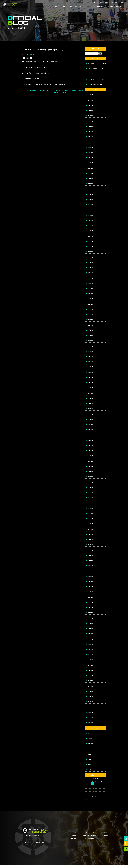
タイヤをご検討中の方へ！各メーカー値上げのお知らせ (97, 84)
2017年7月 (90, 513)
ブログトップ (95, 49)
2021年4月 (90, 341)
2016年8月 (90, 555)
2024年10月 (90, 194)
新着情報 (90, 738)
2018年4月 (90, 471)
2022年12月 (90, 267)
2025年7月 (90, 163)
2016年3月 (90, 581)
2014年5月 (90, 681)
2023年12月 (90, 225)
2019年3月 (90, 424)
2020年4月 (90, 388)
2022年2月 (90, 299)
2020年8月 (90, 372)
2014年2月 (90, 696)
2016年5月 (90, 571)
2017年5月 (90, 524)
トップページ (58, 6)
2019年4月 (90, 419)
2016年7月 (90, 560)
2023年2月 (90, 257)
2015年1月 (90, 644)
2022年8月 (90, 278)
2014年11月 (90, 654)
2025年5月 (90, 173)
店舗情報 (110, 6)
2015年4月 (90, 628)
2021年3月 (90, 346)
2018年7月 (90, 456)
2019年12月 (90, 398)
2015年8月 (90, 607)
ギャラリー (86, 6)
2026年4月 (90, 116)
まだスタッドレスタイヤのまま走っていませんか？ (97, 79)
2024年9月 (90, 199)
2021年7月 (90, 325)
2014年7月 (90, 670)
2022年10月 (90, 273)
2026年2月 (90, 126)
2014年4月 (90, 686)
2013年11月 (90, 712)
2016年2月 (90, 586)
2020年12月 (90, 356)
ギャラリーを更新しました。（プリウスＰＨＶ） (39, 90)
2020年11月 (90, 361)
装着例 (89, 764)
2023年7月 (90, 236)
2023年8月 (90, 231)
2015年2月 (90, 639)
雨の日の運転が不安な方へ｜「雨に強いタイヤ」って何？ (97, 63)
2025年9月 (90, 152)
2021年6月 (90, 330)
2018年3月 (90, 477)
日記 (89, 733)
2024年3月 (90, 215)
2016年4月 (90, 576)
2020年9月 (90, 367)
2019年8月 (90, 414)
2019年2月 (90, 429)
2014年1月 (90, 702)
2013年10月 (90, 717)
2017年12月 (90, 487)
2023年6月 (90, 241)
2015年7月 (90, 613)
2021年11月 (90, 309)
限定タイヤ (90, 743)
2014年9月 (90, 665)
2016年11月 (90, 539)
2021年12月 (90, 304)
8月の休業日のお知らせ (93, 74)
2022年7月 (90, 283)
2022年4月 (90, 293)
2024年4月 (90, 210)
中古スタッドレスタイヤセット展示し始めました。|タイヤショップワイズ (108, 2)
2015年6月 (90, 618)
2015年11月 (90, 592)
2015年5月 (90, 623)
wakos (89, 754)
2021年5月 (90, 335)
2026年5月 (90, 110)
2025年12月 (90, 137)
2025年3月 (90, 184)
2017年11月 (90, 492)
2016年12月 (90, 534)
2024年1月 (90, 220)
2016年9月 (90, 550)
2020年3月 (90, 393)
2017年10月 (90, 498)
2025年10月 (90, 147)
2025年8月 (90, 157)
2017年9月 (90, 503)
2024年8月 (90, 205)
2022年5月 (90, 288)
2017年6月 (90, 518)
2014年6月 (90, 675)
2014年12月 (90, 649)
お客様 (89, 759)
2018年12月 (90, 435)
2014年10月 (90, 660)
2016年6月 (90, 566)
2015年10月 (90, 597)
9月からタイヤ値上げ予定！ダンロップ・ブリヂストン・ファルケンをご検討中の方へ (97, 68)
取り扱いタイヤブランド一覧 (98, 6)
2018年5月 (90, 466)
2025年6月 (90, 168)
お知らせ (90, 770)
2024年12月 (90, 189)
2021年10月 (90, 314)
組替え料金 (77, 6)
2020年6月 (90, 377)
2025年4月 (90, 178)
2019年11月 (90, 403)
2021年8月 (90, 320)
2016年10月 (90, 545)
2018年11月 (90, 440)
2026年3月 (90, 121)
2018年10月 (90, 445)
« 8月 (86, 799)
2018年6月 (90, 461)
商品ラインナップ (67, 6)
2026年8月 (90, 95)
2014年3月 (90, 691)
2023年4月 (90, 252)
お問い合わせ (118, 6)
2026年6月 (90, 105)
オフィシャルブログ (89, 838)
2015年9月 (90, 602)
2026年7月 (90, 100)
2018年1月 (90, 482)
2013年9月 (90, 722)
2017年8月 (90, 508)
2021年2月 (90, 351)
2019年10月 (90, 409)
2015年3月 (90, 634)
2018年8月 (90, 450)
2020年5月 (90, 382)
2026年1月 (90, 131)
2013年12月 (90, 707)
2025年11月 (90, 142)
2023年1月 (90, 262)
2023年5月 (90, 246)
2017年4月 (90, 529)
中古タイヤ (90, 749)
